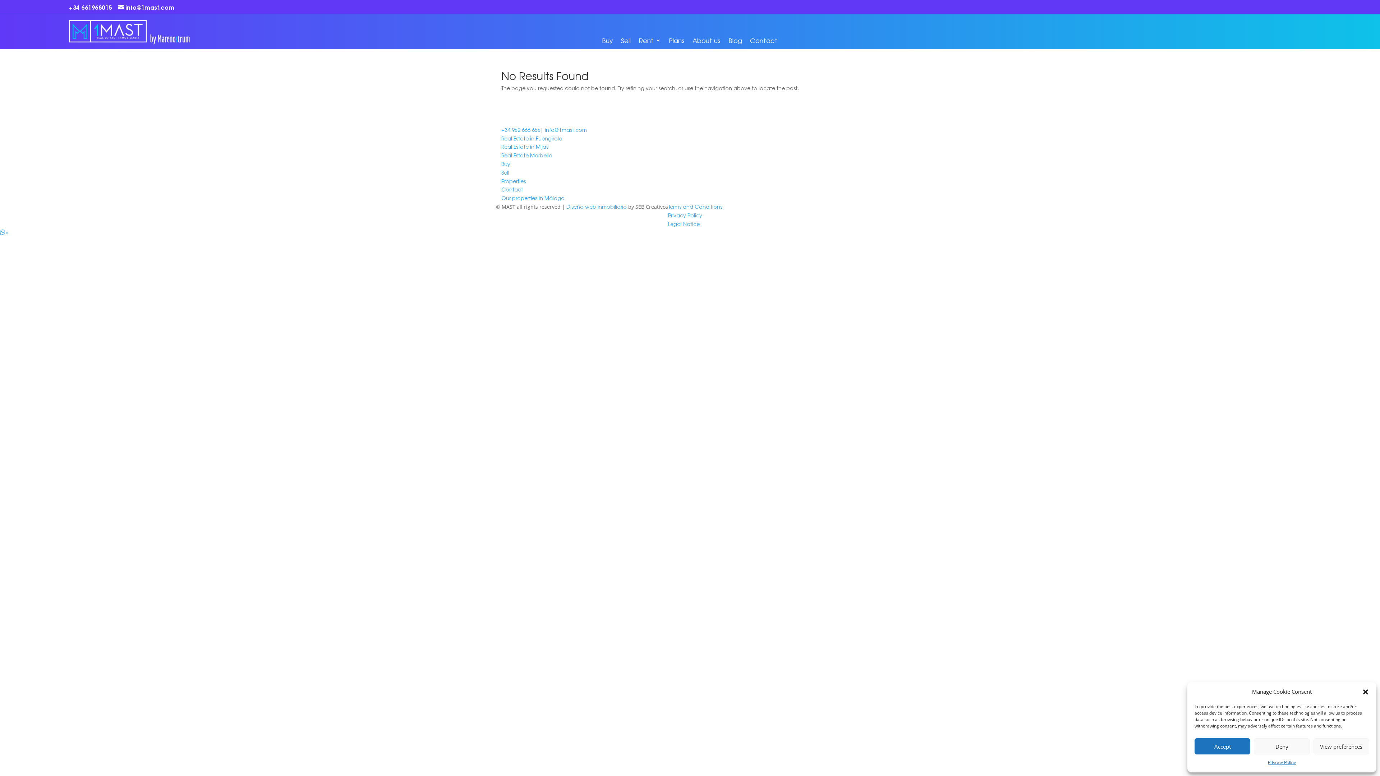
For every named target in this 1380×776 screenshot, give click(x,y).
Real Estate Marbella (526, 155)
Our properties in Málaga (533, 198)
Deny (1281, 746)
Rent (646, 40)
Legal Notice (684, 223)
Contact (764, 40)
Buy (607, 40)
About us (707, 40)
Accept (1222, 746)
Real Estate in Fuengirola (531, 138)
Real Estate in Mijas (524, 146)
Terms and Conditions (695, 206)
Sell (626, 40)
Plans (677, 40)
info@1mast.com (566, 129)
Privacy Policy (1282, 762)
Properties (513, 181)
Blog (735, 40)
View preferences (1341, 746)
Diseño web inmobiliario (596, 206)
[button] (1365, 692)
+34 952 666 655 (520, 129)
